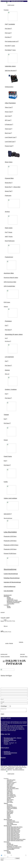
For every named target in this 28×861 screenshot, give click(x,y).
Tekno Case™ (9, 107)
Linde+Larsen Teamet (12, 600)
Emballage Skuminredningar (12, 578)
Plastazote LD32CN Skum (11, 545)
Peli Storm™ (8, 28)
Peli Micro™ (8, 37)
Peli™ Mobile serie (11, 796)
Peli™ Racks (8, 232)
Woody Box (9, 789)
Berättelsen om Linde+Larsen (14, 601)
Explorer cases (10, 783)
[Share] (23, 1)
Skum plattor (10, 802)
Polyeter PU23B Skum (10, 553)
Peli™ (6, 325)
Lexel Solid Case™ (10, 141)
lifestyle (11, 643)
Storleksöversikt (8, 595)
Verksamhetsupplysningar (13, 602)
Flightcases (8, 195)
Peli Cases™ (10, 781)
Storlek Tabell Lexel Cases (13, 836)
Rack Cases (8, 228)
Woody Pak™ (9, 191)
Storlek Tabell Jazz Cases (13, 829)
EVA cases (9, 800)
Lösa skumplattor (8, 590)
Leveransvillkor (10, 603)
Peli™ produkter (10, 24)
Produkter (6, 10)
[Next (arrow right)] (25, 430)
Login (5, 619)
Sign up (5, 626)
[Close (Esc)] (26, 1)
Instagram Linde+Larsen (13, 822)
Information (6, 596)
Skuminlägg (10, 805)
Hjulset (6, 440)
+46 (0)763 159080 (8, 739)
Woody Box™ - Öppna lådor (12, 187)
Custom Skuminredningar (11, 573)
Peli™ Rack (10, 792)
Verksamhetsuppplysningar (10, 752)
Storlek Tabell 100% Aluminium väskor (16, 839)
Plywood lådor (9, 178)
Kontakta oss (10, 598)
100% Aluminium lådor (10, 282)
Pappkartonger (9, 257)
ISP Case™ (8, 120)
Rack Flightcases (9, 240)
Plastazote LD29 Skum (10, 536)
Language (6, 850)
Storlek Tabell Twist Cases (13, 834)
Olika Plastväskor (10, 103)
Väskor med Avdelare (10, 498)
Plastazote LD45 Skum (10, 549)
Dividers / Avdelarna (12, 807)
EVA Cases (7, 302)
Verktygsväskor (9, 86)
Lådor (8, 818)
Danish (8, 606)
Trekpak (6, 414)
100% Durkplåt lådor (9, 286)
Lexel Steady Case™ (11, 137)
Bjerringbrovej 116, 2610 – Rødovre (12, 737)
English (9, 607)
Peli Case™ (8, 33)
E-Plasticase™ (9, 124)
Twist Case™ (8, 128)
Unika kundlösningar (12, 824)
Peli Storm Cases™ (11, 782)
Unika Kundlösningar (9, 586)
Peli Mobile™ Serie (10, 50)
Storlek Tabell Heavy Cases (13, 828)
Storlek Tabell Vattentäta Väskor (14, 826)
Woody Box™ (9, 182)
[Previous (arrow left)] (2, 430)
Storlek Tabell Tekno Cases (13, 830)
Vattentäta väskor (10, 66)
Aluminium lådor (9, 273)
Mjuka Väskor (8, 162)
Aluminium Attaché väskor (11, 277)
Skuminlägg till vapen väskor (14, 334)
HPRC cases (10, 784)
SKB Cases (9, 786)
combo (7, 643)
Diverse (7, 370)
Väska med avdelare (12, 808)
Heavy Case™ (9, 111)
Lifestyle (21, 642)
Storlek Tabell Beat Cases (13, 835)
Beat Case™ (8, 133)
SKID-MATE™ (8, 514)
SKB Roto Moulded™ (11, 70)
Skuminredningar (8, 518)
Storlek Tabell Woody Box (13, 838)
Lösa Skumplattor (10, 532)
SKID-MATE (10, 813)
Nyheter (9, 597)
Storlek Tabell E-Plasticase (13, 831)
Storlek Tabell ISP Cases (13, 833)
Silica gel (7, 374)
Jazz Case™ (8, 116)
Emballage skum (11, 820)
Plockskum (8, 321)
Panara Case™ (9, 146)
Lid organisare (9, 357)
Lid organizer (10, 810)
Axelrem (9, 817)
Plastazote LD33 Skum (10, 540)
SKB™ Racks (9, 236)
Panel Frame (8, 456)
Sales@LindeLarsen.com (10, 740)
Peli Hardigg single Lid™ (12, 41)
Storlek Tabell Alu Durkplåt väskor (15, 840)
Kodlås (6, 481)
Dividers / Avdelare (11, 389)
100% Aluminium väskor (13, 788)
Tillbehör (6, 306)
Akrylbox (7, 211)
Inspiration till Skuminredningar (12, 582)
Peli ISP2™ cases (10, 45)
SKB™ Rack (10, 793)
